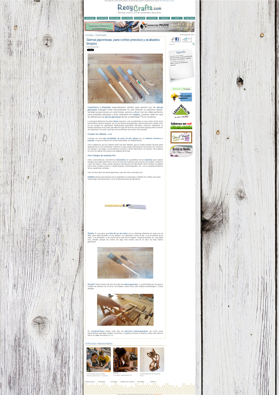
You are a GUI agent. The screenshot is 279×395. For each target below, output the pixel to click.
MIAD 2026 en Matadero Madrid (179, 63)
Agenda (180, 52)
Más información (164, 1)
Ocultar (172, 1)
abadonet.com (158, 394)
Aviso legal (113, 382)
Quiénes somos (90, 382)
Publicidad (101, 382)
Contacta (153, 382)
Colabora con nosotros (127, 382)
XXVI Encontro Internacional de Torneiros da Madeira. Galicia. (181, 58)
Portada (89, 35)
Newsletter (140, 382)
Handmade (100, 35)
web (111, 335)
